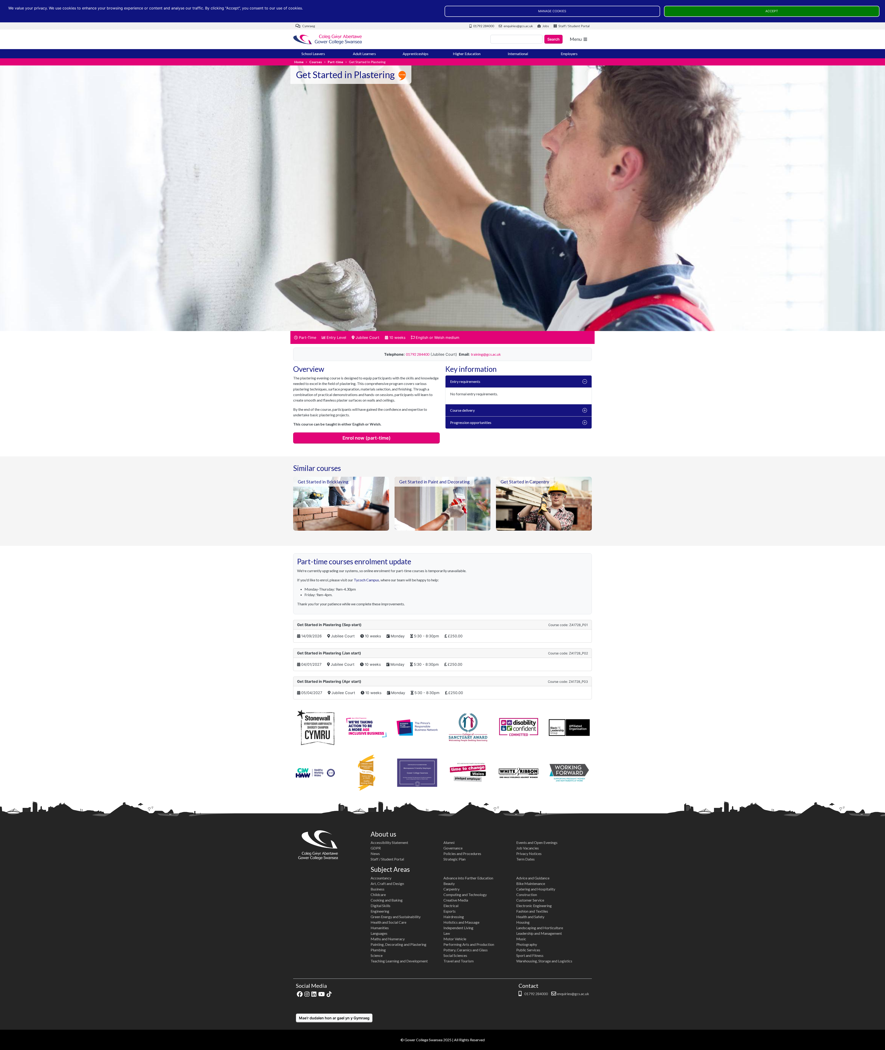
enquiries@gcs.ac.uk (518, 26)
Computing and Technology (465, 894)
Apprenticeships (415, 53)
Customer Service (530, 900)
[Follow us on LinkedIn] (313, 993)
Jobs (545, 26)
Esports (449, 911)
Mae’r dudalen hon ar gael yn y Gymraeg (334, 1018)
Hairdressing (453, 916)
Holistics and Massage (461, 922)
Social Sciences (455, 955)
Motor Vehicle (454, 939)
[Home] (327, 39)
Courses (315, 62)
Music (521, 939)
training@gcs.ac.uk (486, 354)
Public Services (528, 950)
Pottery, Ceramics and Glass (465, 950)
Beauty (449, 883)
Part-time (335, 62)
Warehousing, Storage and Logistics (544, 961)
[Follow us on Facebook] (300, 993)
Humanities (380, 928)
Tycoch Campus (366, 580)
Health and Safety (530, 916)
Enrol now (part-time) (366, 438)
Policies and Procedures (462, 853)
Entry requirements (465, 381)
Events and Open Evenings (537, 842)
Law (446, 933)
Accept (771, 11)
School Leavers (313, 53)
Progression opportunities (470, 422)
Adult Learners (364, 53)
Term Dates (525, 859)
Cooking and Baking (387, 900)
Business (377, 889)
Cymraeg (308, 26)
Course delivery (462, 410)
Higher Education (467, 53)
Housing (523, 922)
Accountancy (381, 878)
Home (299, 62)
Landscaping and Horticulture (539, 928)
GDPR (376, 848)
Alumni (448, 842)
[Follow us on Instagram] (307, 993)
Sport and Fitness (529, 955)
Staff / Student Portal (574, 26)
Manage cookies (552, 11)
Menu (576, 39)
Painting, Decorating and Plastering (398, 944)
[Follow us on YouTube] (321, 993)
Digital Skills (380, 905)
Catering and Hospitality (535, 889)
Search (553, 39)
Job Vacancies (527, 848)
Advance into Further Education (468, 878)
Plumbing (378, 950)
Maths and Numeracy (388, 939)
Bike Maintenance (530, 883)
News (375, 853)
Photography (526, 944)
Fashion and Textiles (532, 911)
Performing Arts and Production (468, 944)
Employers (569, 53)
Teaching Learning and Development (399, 961)
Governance (453, 848)
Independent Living (458, 928)
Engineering (380, 911)
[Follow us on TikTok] (329, 993)
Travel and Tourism (458, 961)
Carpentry (451, 889)
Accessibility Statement (389, 842)
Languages (379, 933)
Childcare (378, 894)
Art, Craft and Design (387, 883)
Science (377, 955)
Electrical (450, 905)
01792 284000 (483, 26)
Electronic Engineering (534, 905)
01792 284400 (417, 354)
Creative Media (455, 900)
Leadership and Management (539, 933)
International (518, 53)
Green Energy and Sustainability (396, 916)
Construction (526, 894)
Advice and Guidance (532, 878)
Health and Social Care (388, 922)
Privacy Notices (529, 853)
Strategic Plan (454, 859)
